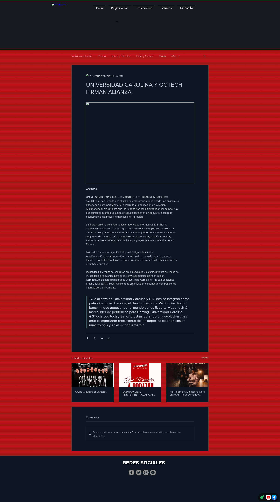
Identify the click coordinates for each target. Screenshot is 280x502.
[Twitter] (138, 472)
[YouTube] (153, 472)
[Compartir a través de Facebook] (87, 338)
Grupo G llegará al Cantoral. (91, 391)
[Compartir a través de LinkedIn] (101, 338)
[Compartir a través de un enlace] (108, 338)
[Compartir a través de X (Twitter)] (94, 338)
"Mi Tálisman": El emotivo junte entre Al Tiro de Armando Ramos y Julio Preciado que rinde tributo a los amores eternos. (187, 393)
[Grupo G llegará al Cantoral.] (93, 375)
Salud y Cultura (144, 56)
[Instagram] (146, 472)
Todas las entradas (81, 56)
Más (174, 56)
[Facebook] (131, 472)
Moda (162, 56)
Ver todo (205, 357)
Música (102, 56)
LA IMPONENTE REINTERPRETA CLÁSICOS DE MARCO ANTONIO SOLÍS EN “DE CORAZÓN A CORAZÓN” (139, 393)
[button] (204, 56)
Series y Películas (121, 56)
